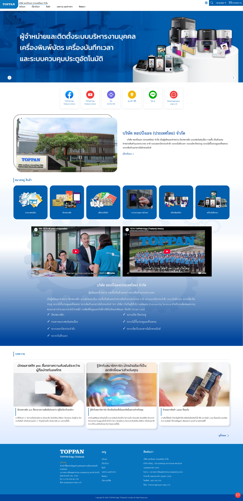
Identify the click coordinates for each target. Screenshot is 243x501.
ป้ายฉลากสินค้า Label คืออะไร (176, 410)
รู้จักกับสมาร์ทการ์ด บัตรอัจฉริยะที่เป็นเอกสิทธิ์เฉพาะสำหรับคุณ (116, 410)
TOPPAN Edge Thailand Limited (69, 102)
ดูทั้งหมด (223, 436)
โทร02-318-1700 (111, 102)
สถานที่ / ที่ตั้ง (132, 101)
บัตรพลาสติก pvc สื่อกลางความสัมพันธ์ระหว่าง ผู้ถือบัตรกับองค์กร (45, 410)
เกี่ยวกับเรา (36, 7)
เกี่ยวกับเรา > (128, 154)
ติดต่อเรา (82, 7)
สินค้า (48, 7)
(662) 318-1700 (156, 480)
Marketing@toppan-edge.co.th (173, 102)
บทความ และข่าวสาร (65, 7)
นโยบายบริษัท (106, 480)
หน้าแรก (22, 7)
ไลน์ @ (153, 101)
